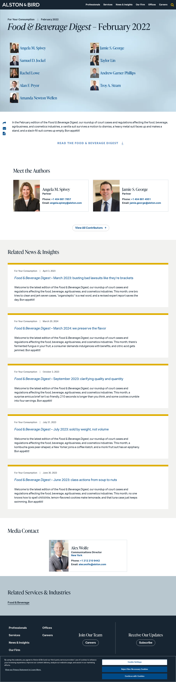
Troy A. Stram (110, 85)
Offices (152, 5)
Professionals (93, 5)
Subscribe (145, 642)
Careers (163, 5)
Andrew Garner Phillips (118, 73)
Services (107, 5)
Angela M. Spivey (33, 48)
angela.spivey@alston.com (66, 203)
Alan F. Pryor (29, 85)
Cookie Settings (135, 662)
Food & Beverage (18, 602)
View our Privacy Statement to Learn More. (23, 670)
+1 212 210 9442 (90, 561)
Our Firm (140, 5)
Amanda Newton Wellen (38, 98)
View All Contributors (89, 228)
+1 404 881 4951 (141, 199)
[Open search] (172, 4)
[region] (88, 669)
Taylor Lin (107, 60)
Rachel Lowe (30, 73)
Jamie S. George (112, 48)
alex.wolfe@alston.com (92, 564)
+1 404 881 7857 (61, 199)
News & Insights (124, 5)
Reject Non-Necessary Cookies (134, 669)
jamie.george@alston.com (145, 203)
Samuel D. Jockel (32, 60)
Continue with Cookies (135, 676)
